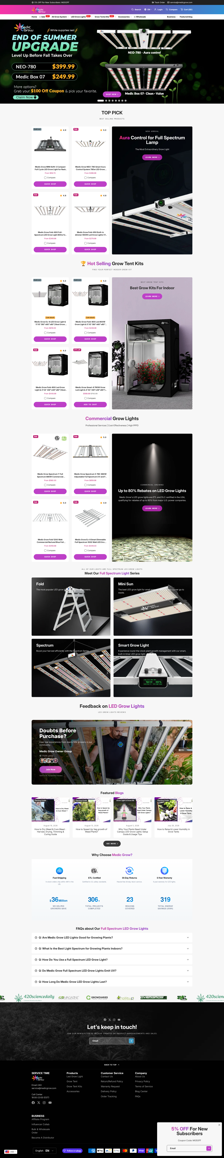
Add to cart (90, 404)
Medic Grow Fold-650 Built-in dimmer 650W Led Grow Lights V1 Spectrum (90, 223)
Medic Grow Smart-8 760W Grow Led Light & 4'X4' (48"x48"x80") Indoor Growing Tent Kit (90, 378)
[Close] (219, 1124)
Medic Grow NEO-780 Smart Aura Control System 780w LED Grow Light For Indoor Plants (90, 157)
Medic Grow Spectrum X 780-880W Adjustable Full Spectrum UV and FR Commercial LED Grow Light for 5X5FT (90, 465)
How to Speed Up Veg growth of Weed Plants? (91, 817)
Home (34, 17)
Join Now (50, 769)
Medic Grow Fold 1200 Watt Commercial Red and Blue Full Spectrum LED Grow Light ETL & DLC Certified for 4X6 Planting (50, 530)
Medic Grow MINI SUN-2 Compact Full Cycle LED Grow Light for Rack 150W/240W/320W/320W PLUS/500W (50, 157)
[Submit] (208, 1148)
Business (171, 17)
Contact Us (107, 1076)
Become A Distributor (43, 1137)
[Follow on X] (109, 1019)
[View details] (71, 607)
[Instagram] (114, 1019)
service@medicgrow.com (181, 2)
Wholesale (141, 17)
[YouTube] (119, 1019)
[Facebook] (105, 1019)
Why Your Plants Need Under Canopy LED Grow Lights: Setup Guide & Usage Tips (132, 817)
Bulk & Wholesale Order (41, 1131)
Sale (45, 16)
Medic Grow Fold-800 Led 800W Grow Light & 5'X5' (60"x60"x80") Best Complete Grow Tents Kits (90, 310)
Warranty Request (110, 1086)
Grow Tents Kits (104, 16)
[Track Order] (158, 2)
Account (158, 9)
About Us (140, 1076)
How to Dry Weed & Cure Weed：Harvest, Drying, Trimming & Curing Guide (50, 817)
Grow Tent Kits (74, 1086)
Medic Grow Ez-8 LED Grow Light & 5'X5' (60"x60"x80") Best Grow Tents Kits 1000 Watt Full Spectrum (50, 310)
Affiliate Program (40, 1119)
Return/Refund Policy (112, 1081)
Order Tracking (109, 1096)
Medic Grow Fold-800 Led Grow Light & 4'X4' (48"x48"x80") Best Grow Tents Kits (50, 378)
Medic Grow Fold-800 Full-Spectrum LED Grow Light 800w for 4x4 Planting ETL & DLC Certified (50, 223)
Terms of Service (144, 1086)
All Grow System (59, 17)
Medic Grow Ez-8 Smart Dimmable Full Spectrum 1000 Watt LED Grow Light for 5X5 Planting (90, 530)
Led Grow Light (75, 1076)
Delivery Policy (109, 1091)
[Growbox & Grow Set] (152, 343)
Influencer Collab (41, 1124)
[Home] (38, 9)
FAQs (137, 1096)
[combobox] (10, 1152)
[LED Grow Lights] (152, 190)
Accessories (124, 17)
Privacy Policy (142, 1081)
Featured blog (186, 17)
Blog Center (141, 1091)
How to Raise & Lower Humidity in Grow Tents (173, 817)
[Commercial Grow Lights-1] (152, 498)
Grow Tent (72, 1081)
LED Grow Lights (80, 16)
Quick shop (50, 184)
